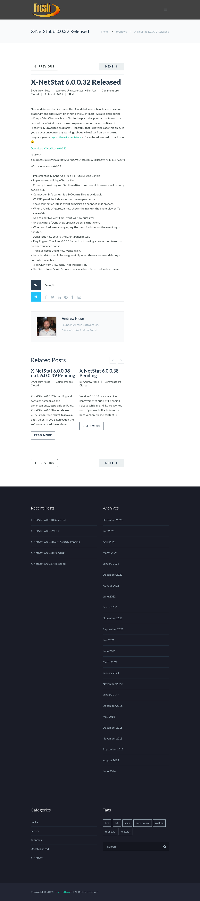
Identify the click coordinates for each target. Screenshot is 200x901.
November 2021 (112, 618)
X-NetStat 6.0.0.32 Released (76, 82)
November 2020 (112, 683)
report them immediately (66, 137)
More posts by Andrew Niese (79, 330)
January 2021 (111, 673)
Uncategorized (75, 90)
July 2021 (108, 640)
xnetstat (125, 831)
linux (127, 823)
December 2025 (112, 520)
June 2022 (109, 596)
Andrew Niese (42, 90)
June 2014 (109, 771)
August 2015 (111, 760)
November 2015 (112, 738)
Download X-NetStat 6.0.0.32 (49, 148)
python (159, 823)
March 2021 (110, 662)
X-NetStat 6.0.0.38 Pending (99, 373)
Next (109, 66)
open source (143, 823)
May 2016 (109, 716)
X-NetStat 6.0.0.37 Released (48, 563)
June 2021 (109, 651)
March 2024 (110, 552)
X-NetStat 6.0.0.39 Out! (45, 531)
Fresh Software (63, 892)
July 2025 (108, 531)
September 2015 (113, 749)
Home (105, 31)
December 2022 (112, 574)
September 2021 (113, 629)
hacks (34, 822)
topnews (121, 31)
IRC (117, 823)
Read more (43, 435)
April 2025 (109, 541)
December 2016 (112, 705)
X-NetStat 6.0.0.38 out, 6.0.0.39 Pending (53, 373)
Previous (46, 66)
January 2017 (111, 694)
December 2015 (112, 727)
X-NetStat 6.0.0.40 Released (48, 520)
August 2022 (111, 585)
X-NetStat (90, 90)
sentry (35, 831)
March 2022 (110, 607)
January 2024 (111, 563)
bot (107, 823)
